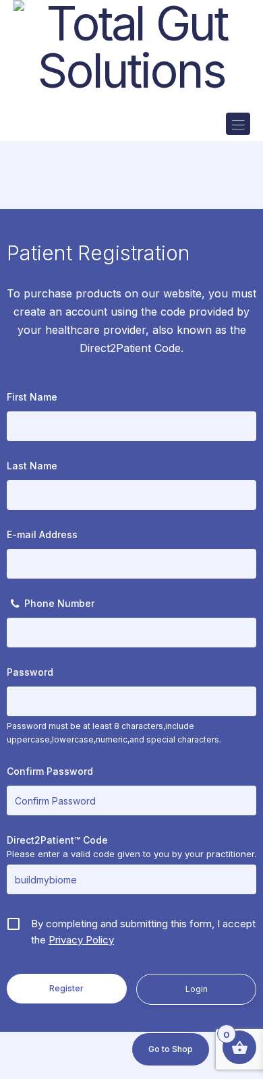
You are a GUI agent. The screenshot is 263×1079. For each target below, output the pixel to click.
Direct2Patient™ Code (57, 840)
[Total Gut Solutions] (131, 47)
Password (30, 672)
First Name (32, 397)
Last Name (32, 465)
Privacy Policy (81, 939)
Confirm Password (50, 771)
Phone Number (59, 603)
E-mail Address (42, 534)
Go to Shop (170, 1049)
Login (196, 989)
